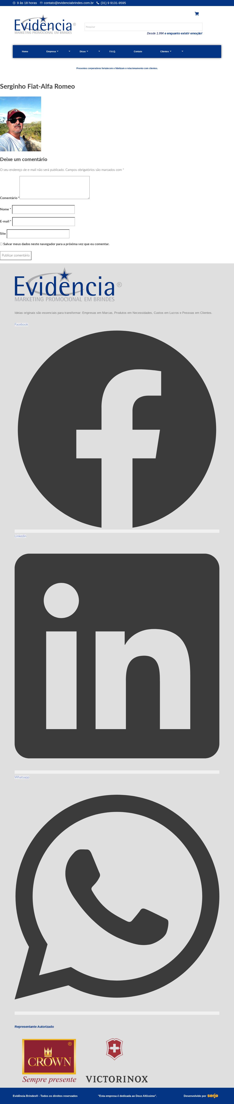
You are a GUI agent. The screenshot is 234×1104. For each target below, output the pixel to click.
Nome (5, 209)
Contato (138, 51)
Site (3, 233)
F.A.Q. (113, 51)
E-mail (5, 221)
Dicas (83, 51)
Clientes (164, 51)
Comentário (10, 198)
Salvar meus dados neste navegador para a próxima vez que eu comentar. (56, 244)
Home (25, 51)
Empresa (51, 51)
